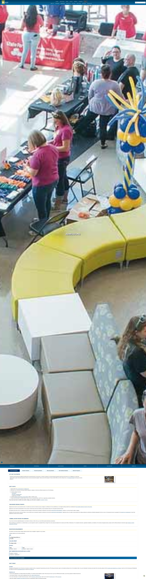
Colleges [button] (74, 3)
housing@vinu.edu (21, 569)
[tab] (14, 470)
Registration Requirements (57, 510)
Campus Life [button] (68, 3)
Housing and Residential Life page (114, 568)
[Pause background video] (2, 462)
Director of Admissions (125, 512)
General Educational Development (21, 496)
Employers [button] (79, 3)
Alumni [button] (57, 1)
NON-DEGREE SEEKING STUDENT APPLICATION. (84, 506)
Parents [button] (76, 1)
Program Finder (71, 477)
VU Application (20, 488)
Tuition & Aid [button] (89, 3)
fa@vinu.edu (52, 576)
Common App (26, 488)
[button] (4, 2)
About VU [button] (53, 3)
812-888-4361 (59, 576)
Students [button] (81, 1)
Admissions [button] (62, 3)
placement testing (43, 499)
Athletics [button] (62, 1)
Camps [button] (67, 1)
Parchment (14, 493)
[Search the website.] (144, 2)
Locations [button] (84, 3)
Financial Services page (36, 576)
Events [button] (71, 1)
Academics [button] (57, 3)
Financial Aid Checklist (21, 578)
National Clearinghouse (17, 494)
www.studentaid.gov (36, 575)
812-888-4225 (31, 569)
